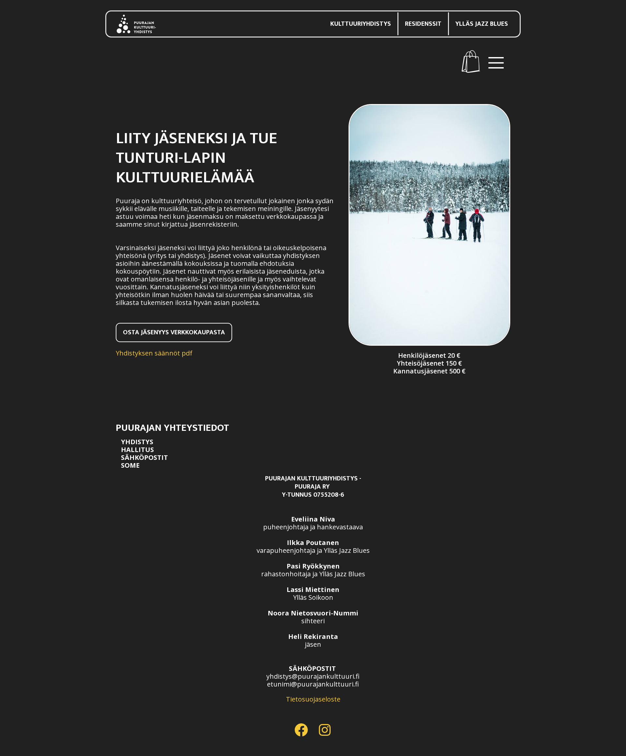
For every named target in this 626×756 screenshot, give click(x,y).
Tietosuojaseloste (313, 699)
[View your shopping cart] (471, 61)
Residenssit (423, 23)
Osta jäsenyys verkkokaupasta (174, 332)
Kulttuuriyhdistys (360, 23)
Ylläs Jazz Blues (481, 23)
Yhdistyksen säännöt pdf (154, 353)
